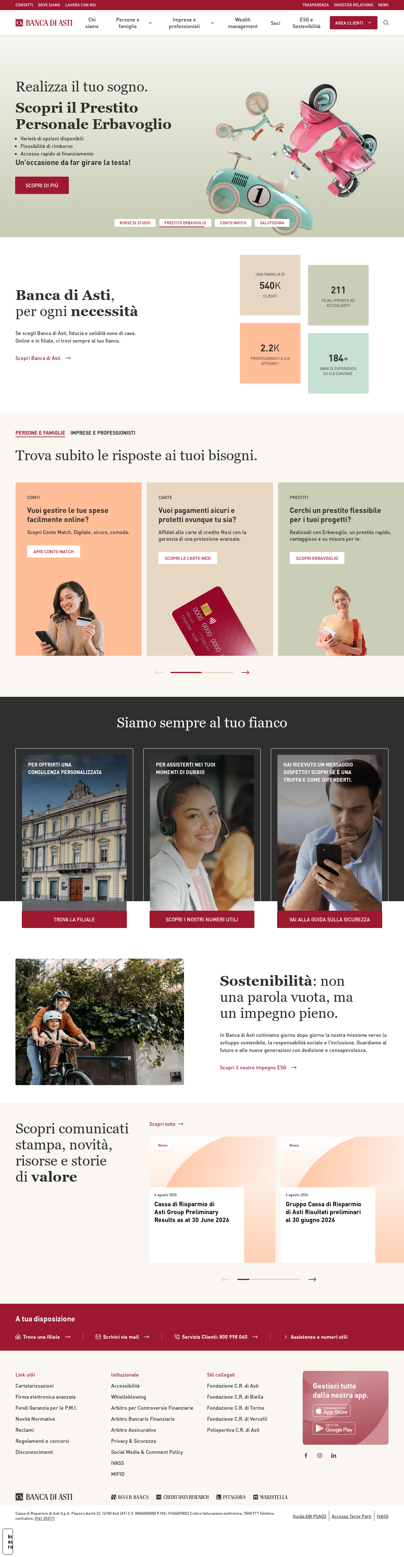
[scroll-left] (158, 672)
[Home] (43, 22)
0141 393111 (45, 1518)
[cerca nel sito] (386, 22)
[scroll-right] (245, 672)
